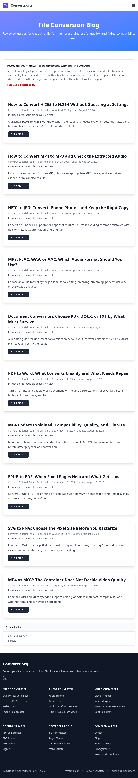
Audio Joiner (55, 701)
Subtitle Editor (103, 711)
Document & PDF (14, 726)
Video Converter (106, 689)
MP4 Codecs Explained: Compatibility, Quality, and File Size (66, 425)
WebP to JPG (9, 706)
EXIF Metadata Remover (16, 695)
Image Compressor (13, 711)
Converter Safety (95, 770)
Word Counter (56, 749)
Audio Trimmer (57, 695)
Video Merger (102, 701)
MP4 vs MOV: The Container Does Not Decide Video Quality (67, 579)
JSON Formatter (57, 732)
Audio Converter (61, 689)
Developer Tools (60, 726)
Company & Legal (107, 726)
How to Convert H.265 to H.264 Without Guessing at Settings (68, 104)
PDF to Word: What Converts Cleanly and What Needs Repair (68, 373)
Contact (99, 732)
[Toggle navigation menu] (133, 5)
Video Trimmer (103, 695)
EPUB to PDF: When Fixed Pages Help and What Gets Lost (64, 476)
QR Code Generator (60, 743)
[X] (5, 678)
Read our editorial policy (21, 84)
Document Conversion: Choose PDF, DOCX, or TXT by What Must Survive (66, 318)
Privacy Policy (102, 749)
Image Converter (15, 689)
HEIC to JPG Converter (15, 701)
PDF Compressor (12, 732)
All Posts (11, 640)
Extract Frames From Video (110, 706)
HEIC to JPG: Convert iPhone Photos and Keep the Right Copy (68, 207)
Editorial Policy (103, 743)
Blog (97, 738)
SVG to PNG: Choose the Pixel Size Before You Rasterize (62, 528)
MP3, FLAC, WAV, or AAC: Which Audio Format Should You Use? (65, 261)
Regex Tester (56, 738)
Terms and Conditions (107, 754)
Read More (18, 134)
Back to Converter (17, 635)
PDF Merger (9, 743)
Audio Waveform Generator (64, 706)
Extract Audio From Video (63, 711)
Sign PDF (8, 749)
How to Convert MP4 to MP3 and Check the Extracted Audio (67, 156)
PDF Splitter (9, 738)
